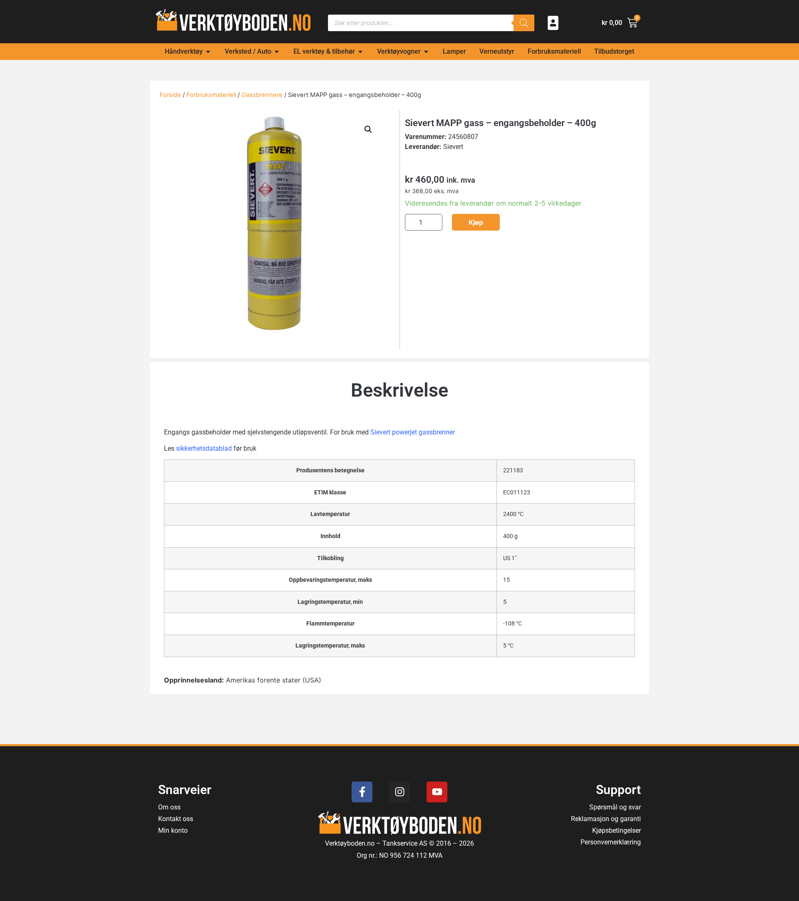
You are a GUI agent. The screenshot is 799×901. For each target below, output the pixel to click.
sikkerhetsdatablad (204, 448)
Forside (170, 95)
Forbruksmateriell (211, 95)
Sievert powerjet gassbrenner (412, 432)
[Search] (524, 23)
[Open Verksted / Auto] (276, 52)
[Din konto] (553, 23)
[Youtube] (437, 792)
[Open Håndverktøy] (208, 52)
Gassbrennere (262, 95)
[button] (368, 129)
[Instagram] (399, 792)
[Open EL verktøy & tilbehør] (360, 52)
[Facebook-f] (362, 792)
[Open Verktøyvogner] (426, 52)
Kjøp (476, 222)
